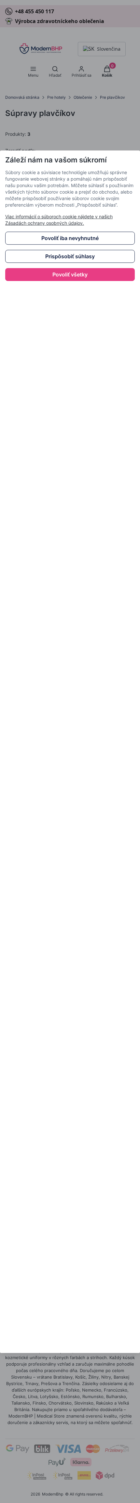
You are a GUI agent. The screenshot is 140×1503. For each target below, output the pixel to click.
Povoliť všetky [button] (70, 274)
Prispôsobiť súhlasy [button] (70, 256)
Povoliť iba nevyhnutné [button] (70, 238)
